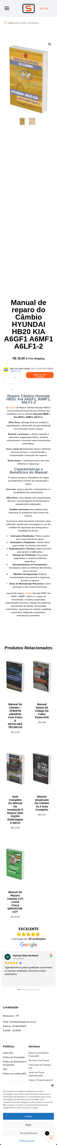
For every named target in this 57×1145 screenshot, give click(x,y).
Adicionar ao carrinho (40, 375)
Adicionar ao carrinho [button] (42, 732)
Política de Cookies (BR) (14, 1073)
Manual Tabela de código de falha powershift (42, 711)
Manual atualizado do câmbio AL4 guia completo (42, 803)
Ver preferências (28, 1133)
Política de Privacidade (14, 1057)
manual (12, 407)
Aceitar (28, 1116)
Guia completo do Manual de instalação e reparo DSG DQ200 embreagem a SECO (15, 809)
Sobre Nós (8, 1053)
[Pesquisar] (51, 22)
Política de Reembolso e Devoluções (14, 1063)
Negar (28, 1124)
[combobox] (24, 22)
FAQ (5, 1069)
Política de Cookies (27, 1140)
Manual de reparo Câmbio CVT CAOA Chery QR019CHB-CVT (15, 902)
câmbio (28, 593)
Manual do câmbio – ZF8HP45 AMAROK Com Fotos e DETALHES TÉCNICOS (15, 716)
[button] (52, 1085)
